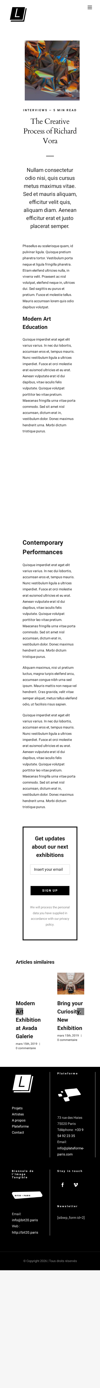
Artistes (18, 1114)
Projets (17, 1108)
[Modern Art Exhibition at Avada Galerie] (29, 984)
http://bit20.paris (25, 1232)
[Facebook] (62, 1184)
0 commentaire (26, 1048)
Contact (18, 1132)
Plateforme (20, 1126)
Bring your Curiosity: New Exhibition (70, 1015)
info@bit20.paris (25, 1220)
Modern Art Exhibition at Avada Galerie (28, 1020)
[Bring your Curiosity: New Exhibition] (70, 984)
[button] (19, 1011)
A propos (18, 1120)
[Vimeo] (75, 1184)
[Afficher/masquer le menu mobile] (90, 7)
